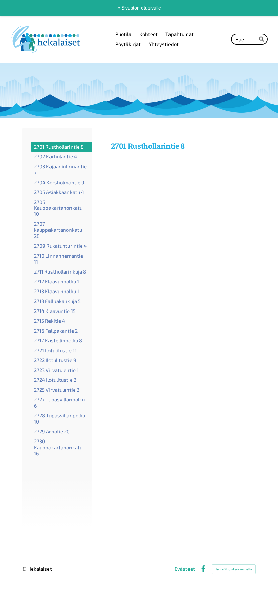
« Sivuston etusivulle (139, 8)
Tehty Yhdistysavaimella (233, 569)
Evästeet (185, 568)
